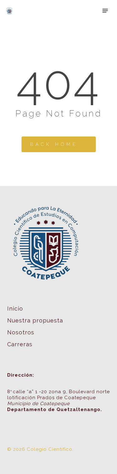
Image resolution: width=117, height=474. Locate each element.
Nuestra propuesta (35, 320)
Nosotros (20, 332)
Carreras (19, 344)
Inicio (15, 308)
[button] (105, 11)
